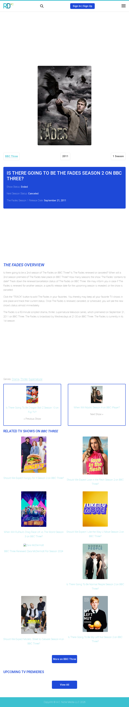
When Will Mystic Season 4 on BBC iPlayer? (97, 407)
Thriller (24, 379)
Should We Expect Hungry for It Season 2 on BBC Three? (34, 478)
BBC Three (11, 156)
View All (64, 684)
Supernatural (35, 379)
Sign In (77, 6)
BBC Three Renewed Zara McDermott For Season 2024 (33, 551)
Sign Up (87, 6)
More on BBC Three (64, 659)
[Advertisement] (64, 36)
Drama (15, 379)
